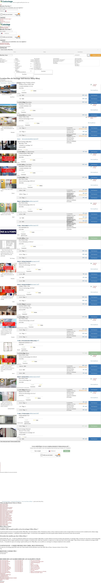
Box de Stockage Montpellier (5, 568)
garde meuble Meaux (4, 504)
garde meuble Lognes (4, 523)
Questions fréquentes (34, 569)
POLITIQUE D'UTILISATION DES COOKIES (8, 578)
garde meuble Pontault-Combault (6, 507)
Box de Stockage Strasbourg (5, 567)
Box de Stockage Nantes (4, 565)
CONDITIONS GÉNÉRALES (5, 574)
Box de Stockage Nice (4, 564)
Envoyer (66, 451)
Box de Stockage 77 (19, 567)
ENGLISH (2, 582)
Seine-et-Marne (11, 82)
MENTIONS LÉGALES (4, 576)
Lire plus (2, 527)
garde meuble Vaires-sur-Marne (6, 522)
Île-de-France (3, 82)
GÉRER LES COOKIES (4, 579)
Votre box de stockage (35, 565)
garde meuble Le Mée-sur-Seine (6, 515)
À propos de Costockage (35, 568)
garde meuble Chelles (4, 505)
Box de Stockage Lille (4, 570)
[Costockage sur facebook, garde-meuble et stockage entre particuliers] (1, 555)
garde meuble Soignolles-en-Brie (6, 520)
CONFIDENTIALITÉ (4, 575)
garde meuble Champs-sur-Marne (6, 512)
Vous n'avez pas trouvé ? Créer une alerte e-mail (10, 441)
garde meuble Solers (3, 521)
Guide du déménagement (35, 562)
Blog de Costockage (34, 564)
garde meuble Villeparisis (4, 514)
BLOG (1, 580)
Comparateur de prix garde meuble (37, 561)
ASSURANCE (2, 573)
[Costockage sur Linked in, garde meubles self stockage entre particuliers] (6, 555)
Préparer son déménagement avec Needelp (38, 571)
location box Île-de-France (16, 501)
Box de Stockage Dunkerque (5, 572)
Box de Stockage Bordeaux (5, 569)
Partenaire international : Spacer (37, 572)
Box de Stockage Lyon (4, 562)
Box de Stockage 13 (19, 561)
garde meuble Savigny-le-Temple (6, 511)
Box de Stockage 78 (19, 568)
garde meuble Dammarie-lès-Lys (6, 517)
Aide (1, 4)
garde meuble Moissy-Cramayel (6, 508)
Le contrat (32, 570)
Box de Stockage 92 (19, 569)
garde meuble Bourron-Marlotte (6, 519)
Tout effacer (2, 62)
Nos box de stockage (6, 501)
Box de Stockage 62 (19, 563)
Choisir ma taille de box (35, 567)
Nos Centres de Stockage (35, 560)
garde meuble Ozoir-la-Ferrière (5, 518)
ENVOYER (3, 17)
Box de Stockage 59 (19, 560)
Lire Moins (6, 527)
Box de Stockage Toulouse (5, 563)
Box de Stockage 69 (19, 564)
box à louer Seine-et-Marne (27, 501)
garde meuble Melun (4, 506)
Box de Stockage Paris (4, 560)
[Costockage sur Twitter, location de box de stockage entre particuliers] (4, 555)
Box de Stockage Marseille (5, 561)
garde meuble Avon (3, 509)
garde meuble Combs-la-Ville (5, 516)
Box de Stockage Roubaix (5, 571)
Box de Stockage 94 (19, 571)
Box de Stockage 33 (19, 562)
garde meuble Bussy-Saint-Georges (6, 510)
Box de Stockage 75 (19, 565)
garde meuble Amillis (4, 525)
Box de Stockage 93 (19, 570)
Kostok (32, 563)
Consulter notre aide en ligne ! (5, 18)
